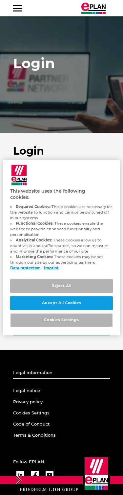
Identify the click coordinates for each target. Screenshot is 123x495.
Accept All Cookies (61, 303)
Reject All (61, 286)
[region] (61, 247)
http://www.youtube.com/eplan (49, 475)
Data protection (25, 268)
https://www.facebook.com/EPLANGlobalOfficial (35, 475)
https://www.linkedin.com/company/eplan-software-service (20, 475)
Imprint (51, 268)
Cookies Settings (61, 319)
